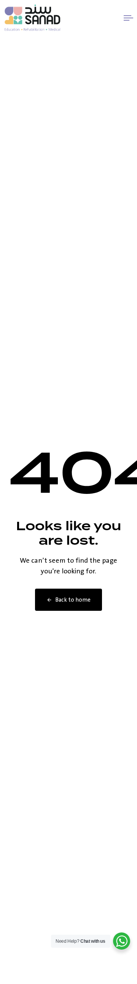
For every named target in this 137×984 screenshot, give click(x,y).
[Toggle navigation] (111, 18)
